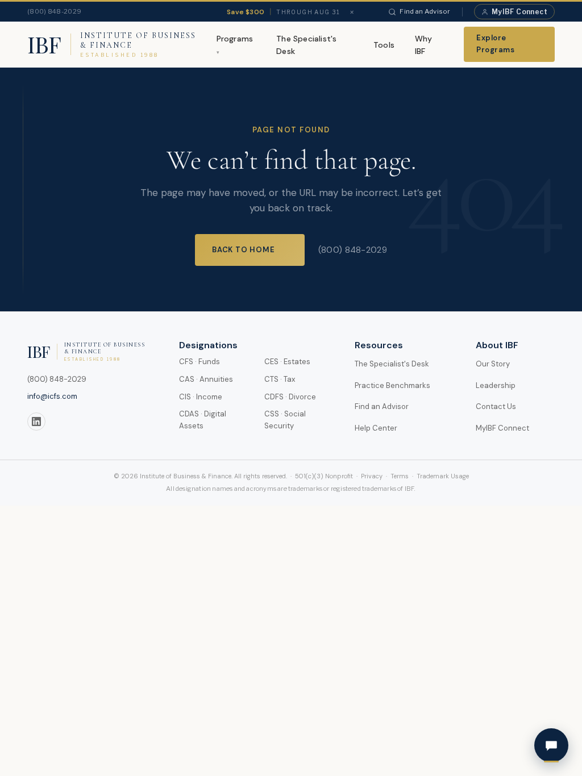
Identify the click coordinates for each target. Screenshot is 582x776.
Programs (235, 39)
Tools (383, 45)
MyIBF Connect (519, 11)
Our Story (493, 364)
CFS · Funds (199, 361)
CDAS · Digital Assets (202, 420)
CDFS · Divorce (290, 397)
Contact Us (496, 406)
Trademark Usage (443, 476)
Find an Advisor (425, 11)
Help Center (376, 428)
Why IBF (424, 45)
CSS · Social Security (285, 420)
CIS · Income (200, 397)
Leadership (496, 385)
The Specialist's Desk (306, 45)
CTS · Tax (279, 379)
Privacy (372, 476)
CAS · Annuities (206, 379)
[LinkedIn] (36, 421)
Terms (399, 476)
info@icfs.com (52, 396)
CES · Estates (287, 361)
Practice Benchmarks (392, 385)
